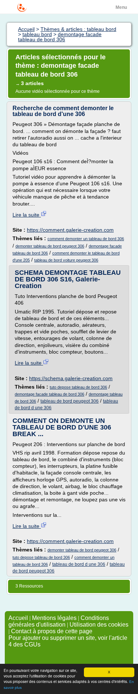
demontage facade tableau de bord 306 (49, 394)
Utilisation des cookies (99, 624)
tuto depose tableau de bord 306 (78, 387)
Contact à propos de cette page (51, 631)
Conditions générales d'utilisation (58, 621)
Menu (121, 7)
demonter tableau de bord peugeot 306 (49, 246)
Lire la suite (27, 215)
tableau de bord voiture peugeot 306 (66, 260)
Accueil (18, 618)
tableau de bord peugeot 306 (69, 401)
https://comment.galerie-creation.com (70, 230)
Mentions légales (54, 618)
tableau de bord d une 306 (78, 564)
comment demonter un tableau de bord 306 (85, 238)
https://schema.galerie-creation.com (71, 378)
